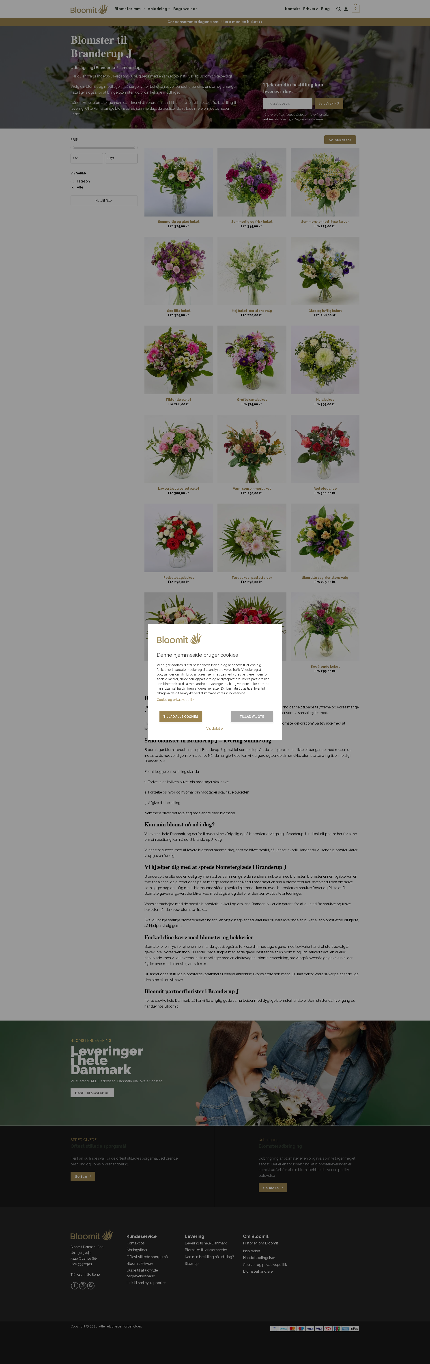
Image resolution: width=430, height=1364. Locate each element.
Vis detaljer (215, 729)
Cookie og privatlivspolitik (175, 699)
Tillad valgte (252, 716)
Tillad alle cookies (180, 716)
